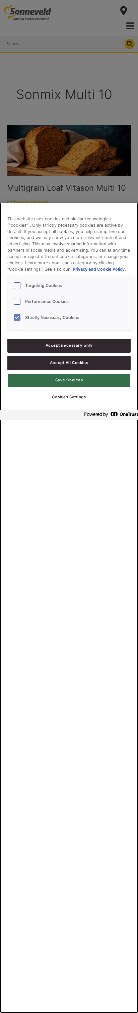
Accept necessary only (69, 345)
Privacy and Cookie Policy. (99, 269)
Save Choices (69, 380)
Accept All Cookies (69, 362)
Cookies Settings (69, 397)
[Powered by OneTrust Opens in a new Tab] (109, 416)
